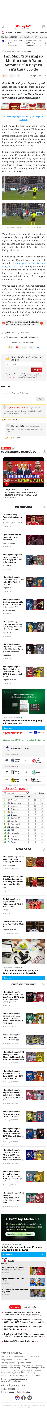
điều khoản (13, 378)
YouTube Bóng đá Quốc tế (18, 451)
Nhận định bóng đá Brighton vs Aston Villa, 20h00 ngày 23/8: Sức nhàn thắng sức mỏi (13, 603)
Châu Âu (10, 51)
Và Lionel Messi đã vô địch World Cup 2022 (15, 1291)
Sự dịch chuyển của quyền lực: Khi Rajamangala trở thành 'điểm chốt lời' (13, 903)
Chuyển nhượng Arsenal (12, 523)
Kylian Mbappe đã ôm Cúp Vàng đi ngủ (14, 1280)
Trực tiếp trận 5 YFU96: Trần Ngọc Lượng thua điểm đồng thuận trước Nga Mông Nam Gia (13, 880)
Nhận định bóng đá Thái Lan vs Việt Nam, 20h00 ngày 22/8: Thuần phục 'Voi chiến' (23, 1313)
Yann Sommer (12, 337)
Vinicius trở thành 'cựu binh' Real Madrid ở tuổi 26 (13, 923)
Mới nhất (9, 32)
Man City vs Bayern (29, 337)
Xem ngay (8, 728)
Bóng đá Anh (32, 32)
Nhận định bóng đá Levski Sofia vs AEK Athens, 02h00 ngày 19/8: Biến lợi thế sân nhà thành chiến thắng (13, 1155)
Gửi (40, 399)
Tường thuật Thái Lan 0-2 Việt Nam (21, 1341)
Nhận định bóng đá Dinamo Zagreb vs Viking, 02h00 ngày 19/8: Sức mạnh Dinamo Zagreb (13, 1133)
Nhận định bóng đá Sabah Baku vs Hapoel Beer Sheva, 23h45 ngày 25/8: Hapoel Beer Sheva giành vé (13, 997)
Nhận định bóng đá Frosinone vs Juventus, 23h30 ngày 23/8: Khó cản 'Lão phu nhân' (12, 625)
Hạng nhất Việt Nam (33, 740)
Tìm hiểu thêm (8, 1254)
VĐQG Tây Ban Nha (10, 680)
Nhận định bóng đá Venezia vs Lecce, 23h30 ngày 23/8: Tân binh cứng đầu (13, 581)
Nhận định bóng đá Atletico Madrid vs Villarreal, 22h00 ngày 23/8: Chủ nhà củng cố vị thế (12, 671)
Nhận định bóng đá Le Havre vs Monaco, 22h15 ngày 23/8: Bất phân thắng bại (12, 558)
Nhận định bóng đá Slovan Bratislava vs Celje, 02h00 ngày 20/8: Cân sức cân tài (13, 1075)
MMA (4, 887)
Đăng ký (37, 369)
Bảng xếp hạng (15, 789)
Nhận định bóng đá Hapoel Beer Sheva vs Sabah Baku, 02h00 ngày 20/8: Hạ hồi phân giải (13, 1095)
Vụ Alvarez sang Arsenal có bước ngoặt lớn (12, 517)
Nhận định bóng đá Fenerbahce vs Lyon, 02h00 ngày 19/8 (11, 1113)
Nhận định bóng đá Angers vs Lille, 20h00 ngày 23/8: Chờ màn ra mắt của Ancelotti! (13, 648)
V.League (6, 740)
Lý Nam (7, 333)
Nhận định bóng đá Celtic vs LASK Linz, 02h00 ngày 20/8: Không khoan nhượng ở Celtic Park (13, 1018)
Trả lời (15, 420)
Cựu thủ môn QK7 (16, 407)
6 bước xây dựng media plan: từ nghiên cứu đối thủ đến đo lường (22, 1248)
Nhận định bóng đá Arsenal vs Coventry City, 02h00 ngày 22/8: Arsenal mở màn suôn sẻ (24, 1320)
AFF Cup (6, 910)
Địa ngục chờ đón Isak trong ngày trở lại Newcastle (12, 537)
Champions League (24, 51)
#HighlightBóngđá (26, 37)
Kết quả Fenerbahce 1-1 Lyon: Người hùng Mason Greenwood (13, 1037)
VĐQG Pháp (7, 565)
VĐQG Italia (7, 588)
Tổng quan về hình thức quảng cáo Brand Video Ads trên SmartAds (20, 972)
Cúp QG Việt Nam (17, 740)
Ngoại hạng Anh (9, 543)
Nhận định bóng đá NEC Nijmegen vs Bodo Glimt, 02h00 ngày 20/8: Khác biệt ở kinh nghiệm (13, 1055)
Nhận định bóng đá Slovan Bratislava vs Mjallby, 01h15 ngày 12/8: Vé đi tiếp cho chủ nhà (13, 1176)
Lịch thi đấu (13, 733)
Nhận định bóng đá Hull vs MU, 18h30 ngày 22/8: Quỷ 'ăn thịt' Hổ (13, 859)
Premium (19, 32)
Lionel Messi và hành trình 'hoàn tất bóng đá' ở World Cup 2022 (14, 1269)
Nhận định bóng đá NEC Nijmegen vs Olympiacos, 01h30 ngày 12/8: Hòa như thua (13, 1198)
